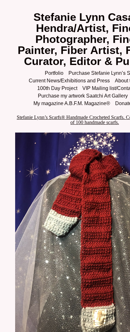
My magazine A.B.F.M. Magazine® (71, 103)
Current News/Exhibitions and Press (69, 80)
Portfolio (54, 73)
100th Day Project (57, 88)
